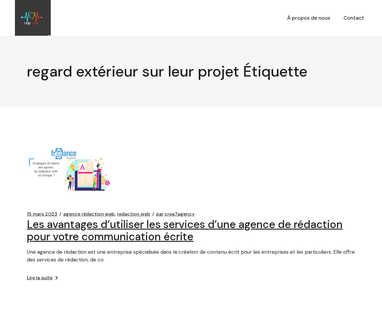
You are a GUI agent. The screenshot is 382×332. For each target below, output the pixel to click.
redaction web (133, 214)
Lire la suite (40, 278)
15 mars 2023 (42, 214)
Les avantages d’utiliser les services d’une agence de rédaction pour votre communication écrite (185, 230)
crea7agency (175, 214)
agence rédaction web (89, 214)
